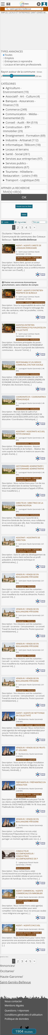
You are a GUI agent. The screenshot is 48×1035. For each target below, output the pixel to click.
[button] (24, 207)
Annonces (7, 966)
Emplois (9, 58)
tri (25, 222)
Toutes (8, 54)
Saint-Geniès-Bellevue (15, 982)
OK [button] (24, 197)
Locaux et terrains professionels (23, 64)
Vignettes (20, 222)
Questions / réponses (17, 1010)
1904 (24, 1031)
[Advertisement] (24, 31)
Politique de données (17, 1018)
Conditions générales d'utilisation (24, 1014)
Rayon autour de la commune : (18, 71)
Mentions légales (14, 1005)
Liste (5, 222)
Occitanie (7, 233)
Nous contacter (13, 1001)
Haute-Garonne (22, 233)
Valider (24, 214)
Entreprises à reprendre (18, 61)
